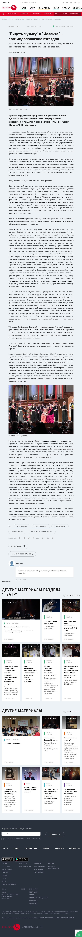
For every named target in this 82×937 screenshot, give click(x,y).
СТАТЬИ (62, 26)
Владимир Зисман (19, 52)
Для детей (23, 863)
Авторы (32, 895)
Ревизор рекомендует (71, 14)
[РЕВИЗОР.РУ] (9, 7)
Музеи (56, 8)
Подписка (32, 2)
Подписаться (55, 834)
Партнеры (33, 901)
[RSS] (71, 2)
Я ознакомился (9, 839)
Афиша (57, 14)
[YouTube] (75, 2)
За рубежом (39, 872)
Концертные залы (7, 896)
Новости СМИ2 (6, 581)
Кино (32, 8)
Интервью (6, 866)
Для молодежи (25, 866)
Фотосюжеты (7, 869)
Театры (4, 892)
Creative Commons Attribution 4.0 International (54, 918)
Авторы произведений (38, 898)
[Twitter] (67, 2)
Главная (4, 19)
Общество (74, 848)
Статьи (17, 19)
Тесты (4, 878)
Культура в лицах (9, 884)
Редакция (33, 892)
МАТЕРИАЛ (70, 26)
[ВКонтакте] (63, 2)
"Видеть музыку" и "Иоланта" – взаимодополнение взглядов (41, 19)
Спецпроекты (36, 14)
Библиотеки (5, 898)
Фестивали (38, 869)
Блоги (4, 881)
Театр (23, 8)
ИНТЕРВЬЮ (9, 660)
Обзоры (5, 875)
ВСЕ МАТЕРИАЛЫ (73, 595)
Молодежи (48, 14)
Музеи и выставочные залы (10, 894)
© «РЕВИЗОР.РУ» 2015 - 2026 (32, 927)
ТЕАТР (57, 26)
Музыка (66, 8)
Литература (44, 8)
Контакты (33, 904)
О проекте (24, 2)
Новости (24, 14)
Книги (23, 889)
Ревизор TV (6, 872)
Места (4, 889)
